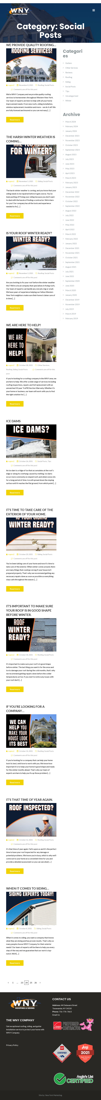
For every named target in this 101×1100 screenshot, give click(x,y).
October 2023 (71, 145)
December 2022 (72, 192)
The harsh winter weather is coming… (30, 139)
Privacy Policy (12, 1045)
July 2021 (69, 271)
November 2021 (72, 253)
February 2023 (71, 182)
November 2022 (72, 196)
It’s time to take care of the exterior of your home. (29, 512)
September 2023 (72, 150)
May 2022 (69, 225)
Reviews (68, 72)
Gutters (68, 63)
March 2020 (70, 290)
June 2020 (69, 285)
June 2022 (69, 220)
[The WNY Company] (19, 10)
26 (35, 982)
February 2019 (71, 318)
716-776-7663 (65, 1011)
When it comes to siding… (27, 888)
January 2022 (71, 243)
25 (31, 982)
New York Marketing (53, 1095)
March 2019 (70, 314)
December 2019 (72, 299)
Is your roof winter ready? (29, 233)
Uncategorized (71, 96)
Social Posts (49, 85)
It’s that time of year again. (29, 799)
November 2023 (72, 140)
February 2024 (71, 126)
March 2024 (70, 121)
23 (22, 982)
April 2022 (69, 229)
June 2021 (69, 276)
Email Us (56, 1015)
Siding (40, 181)
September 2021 (72, 262)
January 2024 (71, 131)
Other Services (43, 365)
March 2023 (70, 178)
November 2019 (72, 304)
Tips (49, 461)
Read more (15, 119)
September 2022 (72, 206)
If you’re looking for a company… (25, 709)
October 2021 (71, 257)
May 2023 (69, 168)
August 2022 (70, 210)
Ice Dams (13, 421)
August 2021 (70, 267)
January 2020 (71, 295)
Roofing (41, 85)
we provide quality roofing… (31, 45)
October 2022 (71, 201)
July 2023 (69, 159)
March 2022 (70, 234)
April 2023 (69, 173)
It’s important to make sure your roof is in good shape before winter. (29, 610)
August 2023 (70, 154)
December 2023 (72, 135)
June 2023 (69, 164)
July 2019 (69, 309)
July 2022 (69, 215)
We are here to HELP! (23, 325)
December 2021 (72, 248)
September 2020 (72, 281)
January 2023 (71, 187)
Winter (68, 100)
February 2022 (71, 239)
